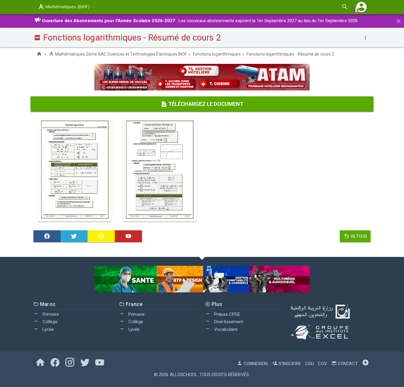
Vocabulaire (225, 329)
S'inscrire (289, 363)
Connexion (255, 363)
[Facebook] (47, 236)
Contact (347, 363)
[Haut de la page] (365, 363)
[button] (361, 7)
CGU (309, 363)
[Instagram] (101, 236)
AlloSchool (184, 374)
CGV (322, 363)
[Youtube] (128, 236)
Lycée (47, 329)
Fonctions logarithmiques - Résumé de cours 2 (290, 54)
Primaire (50, 314)
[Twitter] (74, 236)
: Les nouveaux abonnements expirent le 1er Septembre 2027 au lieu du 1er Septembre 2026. (200, 20)
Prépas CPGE (226, 314)
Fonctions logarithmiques (216, 54)
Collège (49, 321)
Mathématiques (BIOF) (67, 6)
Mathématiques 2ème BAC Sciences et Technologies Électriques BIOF (120, 54)
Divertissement (228, 321)
